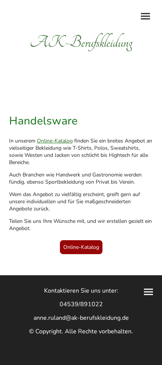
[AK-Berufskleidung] (81, 59)
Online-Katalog (81, 247)
